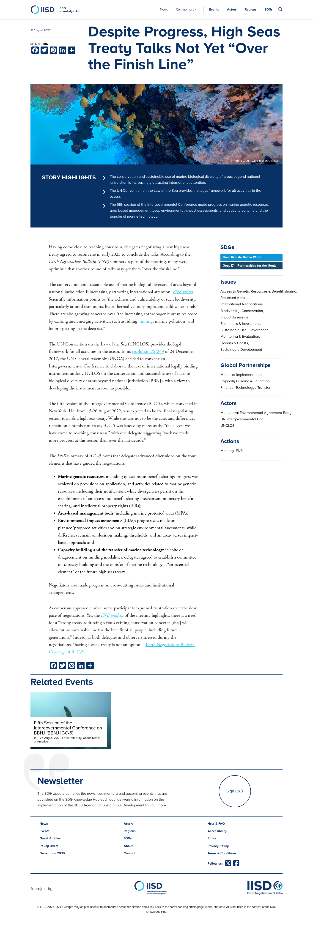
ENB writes (183, 292)
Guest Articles (50, 838)
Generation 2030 (52, 853)
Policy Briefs (49, 846)
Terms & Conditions (222, 853)
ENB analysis (112, 615)
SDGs (269, 9)
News (164, 9)
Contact (129, 853)
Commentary (185, 9)
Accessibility (217, 831)
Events (214, 9)
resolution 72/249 (148, 351)
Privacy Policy (218, 846)
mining (146, 321)
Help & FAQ (216, 824)
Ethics (212, 838)
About (128, 846)
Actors (232, 9)
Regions (251, 9)
